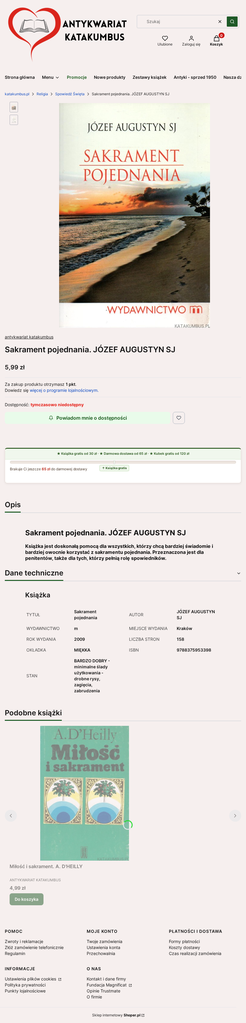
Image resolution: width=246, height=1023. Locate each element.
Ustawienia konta (103, 947)
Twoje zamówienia (104, 941)
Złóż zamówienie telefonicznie (34, 947)
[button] (232, 21)
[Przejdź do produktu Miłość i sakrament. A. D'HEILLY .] (85, 793)
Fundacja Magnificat (107, 984)
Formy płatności (184, 941)
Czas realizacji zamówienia (195, 953)
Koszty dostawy (184, 947)
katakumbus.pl (17, 94)
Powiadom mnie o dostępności (91, 418)
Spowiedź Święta (70, 94)
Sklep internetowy (116, 1015)
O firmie (94, 996)
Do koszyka (26, 899)
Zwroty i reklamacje (24, 941)
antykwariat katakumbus (29, 336)
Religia (42, 94)
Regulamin (15, 953)
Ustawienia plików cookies (31, 978)
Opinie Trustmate (103, 990)
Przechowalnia (101, 953)
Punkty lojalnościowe (25, 990)
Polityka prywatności (25, 984)
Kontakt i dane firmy (106, 978)
